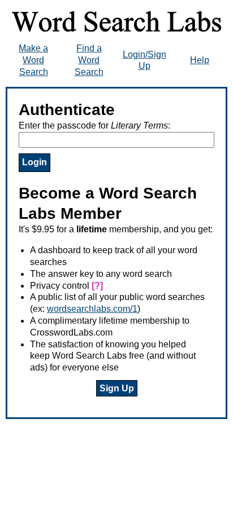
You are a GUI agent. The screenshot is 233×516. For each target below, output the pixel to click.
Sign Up (117, 388)
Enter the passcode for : (94, 125)
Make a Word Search (33, 60)
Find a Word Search (89, 60)
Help (199, 60)
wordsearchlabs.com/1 (92, 309)
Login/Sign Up (144, 60)
